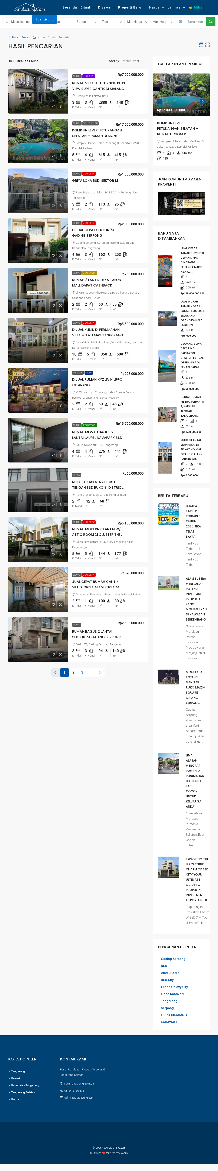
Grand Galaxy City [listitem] (174, 981)
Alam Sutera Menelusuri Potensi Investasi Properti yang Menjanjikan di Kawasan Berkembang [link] (196, 593)
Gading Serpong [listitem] (173, 953)
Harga (154, 7)
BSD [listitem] (164, 960)
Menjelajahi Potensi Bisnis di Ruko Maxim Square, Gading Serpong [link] (195, 681)
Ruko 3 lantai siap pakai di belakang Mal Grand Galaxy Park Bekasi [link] (191, 443)
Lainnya (174, 7)
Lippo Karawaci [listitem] (172, 988)
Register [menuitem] (23, 19)
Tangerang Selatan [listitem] (23, 1086)
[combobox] (86, 21)
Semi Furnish (90, 123)
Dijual (85, 7)
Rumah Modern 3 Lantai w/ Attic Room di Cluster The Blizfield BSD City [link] (96, 535)
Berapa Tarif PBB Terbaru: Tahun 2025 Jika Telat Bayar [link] (193, 515)
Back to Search (21, 37)
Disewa (104, 7)
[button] (201, 45)
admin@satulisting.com (78, 1092)
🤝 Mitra (196, 7)
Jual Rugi (88, 76)
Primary (78, 373)
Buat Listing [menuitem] (44, 19)
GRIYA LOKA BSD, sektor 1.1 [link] (95, 180)
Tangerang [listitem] (169, 995)
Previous (159, 99)
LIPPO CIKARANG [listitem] (174, 1009)
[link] (38, 91)
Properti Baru (129, 7)
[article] (181, 117)
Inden (88, 373)
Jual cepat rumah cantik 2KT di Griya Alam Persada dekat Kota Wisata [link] (95, 587)
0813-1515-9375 (74, 1085)
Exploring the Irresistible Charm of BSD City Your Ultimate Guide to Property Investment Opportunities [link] (197, 874)
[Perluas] (180, 21)
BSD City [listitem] (167, 974)
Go (210, 22)
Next (202, 99)
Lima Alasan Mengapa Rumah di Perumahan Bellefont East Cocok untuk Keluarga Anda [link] (195, 775)
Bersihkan (195, 22)
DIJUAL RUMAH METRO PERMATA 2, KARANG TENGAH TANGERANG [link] (192, 400)
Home (41, 37)
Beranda (70, 7)
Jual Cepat (89, 174)
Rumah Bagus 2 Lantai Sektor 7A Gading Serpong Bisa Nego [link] (96, 637)
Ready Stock (89, 425)
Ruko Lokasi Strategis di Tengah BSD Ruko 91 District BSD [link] (98, 487)
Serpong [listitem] (167, 1002)
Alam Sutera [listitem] (170, 967)
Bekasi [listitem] (15, 1072)
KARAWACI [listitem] (169, 1016)
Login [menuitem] (9, 19)
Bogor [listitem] (15, 1093)
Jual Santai (89, 273)
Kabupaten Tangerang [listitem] (25, 1079)
